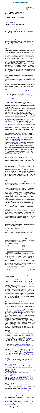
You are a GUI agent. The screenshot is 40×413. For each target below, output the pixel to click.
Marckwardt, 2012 (7, 146)
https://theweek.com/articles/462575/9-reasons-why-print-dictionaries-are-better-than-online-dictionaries (16, 361)
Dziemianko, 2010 (16, 310)
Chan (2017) (31, 171)
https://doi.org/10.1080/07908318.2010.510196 (22, 344)
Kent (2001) (30, 147)
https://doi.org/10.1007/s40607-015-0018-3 (10, 364)
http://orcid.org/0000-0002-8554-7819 (10, 22)
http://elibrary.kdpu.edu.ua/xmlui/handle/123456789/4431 (27, 388)
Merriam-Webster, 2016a (27, 90)
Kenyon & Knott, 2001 (12, 98)
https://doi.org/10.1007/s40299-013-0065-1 (28, 349)
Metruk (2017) (29, 148)
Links (13, 332)
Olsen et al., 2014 (24, 103)
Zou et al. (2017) (29, 119)
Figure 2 (24, 223)
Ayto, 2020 (28, 94)
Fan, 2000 (18, 138)
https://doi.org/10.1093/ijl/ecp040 (27, 352)
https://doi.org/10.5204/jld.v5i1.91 (9, 383)
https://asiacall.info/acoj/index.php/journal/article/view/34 (23, 400)
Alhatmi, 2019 (26, 78)
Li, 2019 (6, 79)
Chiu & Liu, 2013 (11, 124)
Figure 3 (25, 230)
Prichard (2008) (21, 294)
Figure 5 (27, 270)
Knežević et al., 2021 (32, 78)
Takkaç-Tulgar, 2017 (9, 79)
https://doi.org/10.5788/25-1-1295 (9, 369)
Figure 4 (24, 262)
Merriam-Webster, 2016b (31, 95)
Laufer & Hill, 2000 (19, 310)
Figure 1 (12, 215)
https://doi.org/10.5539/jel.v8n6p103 (10, 371)
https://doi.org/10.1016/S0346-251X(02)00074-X (24, 376)
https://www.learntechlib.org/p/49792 (30, 335)
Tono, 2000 (23, 310)
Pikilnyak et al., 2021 (7, 145)
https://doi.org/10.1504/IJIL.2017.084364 (9, 404)
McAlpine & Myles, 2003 (15, 140)
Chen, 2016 (29, 78)
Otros (26, 22)
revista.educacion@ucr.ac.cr (20, 412)
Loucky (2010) (19, 156)
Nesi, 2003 (28, 129)
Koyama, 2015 (15, 166)
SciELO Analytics (29, 9)
